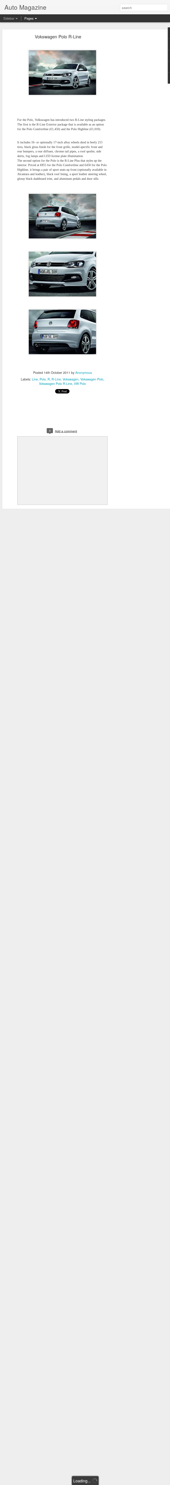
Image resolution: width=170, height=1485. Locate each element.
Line (35, 379)
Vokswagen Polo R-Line (58, 36)
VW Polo (80, 383)
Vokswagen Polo (91, 379)
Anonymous (83, 372)
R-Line (56, 379)
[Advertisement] (132, 105)
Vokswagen (71, 379)
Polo (43, 379)
